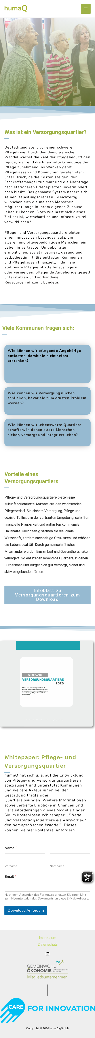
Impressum (47, 938)
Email (10, 877)
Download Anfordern (26, 910)
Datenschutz (47, 944)
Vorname (11, 866)
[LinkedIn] (47, 954)
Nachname (57, 866)
